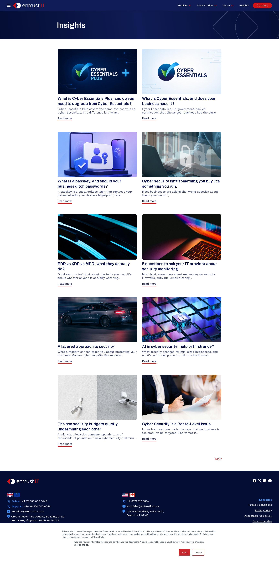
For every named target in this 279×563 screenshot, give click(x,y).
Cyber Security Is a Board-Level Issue (176, 424)
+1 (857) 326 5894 (138, 501)
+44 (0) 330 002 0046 (37, 506)
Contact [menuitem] (262, 5)
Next (218, 459)
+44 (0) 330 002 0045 (34, 501)
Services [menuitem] (183, 5)
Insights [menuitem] (244, 5)
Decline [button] (198, 552)
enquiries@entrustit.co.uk (28, 511)
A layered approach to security (86, 346)
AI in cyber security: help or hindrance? (178, 346)
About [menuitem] (226, 5)
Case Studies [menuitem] (205, 5)
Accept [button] (184, 552)
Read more (65, 118)
